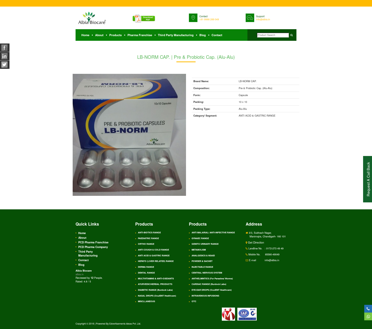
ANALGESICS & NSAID (203, 255)
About (99, 35)
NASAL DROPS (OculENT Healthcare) (157, 295)
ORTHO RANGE (146, 243)
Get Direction (255, 242)
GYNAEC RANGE (200, 238)
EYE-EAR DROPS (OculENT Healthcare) (212, 289)
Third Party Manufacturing (176, 35)
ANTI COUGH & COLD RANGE (153, 249)
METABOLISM (199, 249)
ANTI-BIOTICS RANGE (149, 232)
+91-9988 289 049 (209, 19)
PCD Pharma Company (93, 247)
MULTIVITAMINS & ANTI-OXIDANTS (156, 278)
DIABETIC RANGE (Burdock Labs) (155, 289)
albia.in (80, 274)
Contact (217, 35)
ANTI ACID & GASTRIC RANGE (154, 255)
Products (115, 35)
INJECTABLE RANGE (202, 266)
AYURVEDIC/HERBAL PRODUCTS (155, 284)
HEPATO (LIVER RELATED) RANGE (156, 261)
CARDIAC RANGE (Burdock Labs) (209, 284)
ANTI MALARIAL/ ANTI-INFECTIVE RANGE (213, 232)
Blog (202, 35)
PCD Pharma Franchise (93, 242)
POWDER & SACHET (202, 261)
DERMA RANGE (146, 266)
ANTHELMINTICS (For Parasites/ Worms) (212, 278)
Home (85, 35)
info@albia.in (263, 19)
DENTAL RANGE (146, 272)
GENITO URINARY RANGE (205, 243)
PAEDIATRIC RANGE (148, 238)
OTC (194, 301)
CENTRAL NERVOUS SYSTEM (207, 272)
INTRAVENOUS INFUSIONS (205, 295)
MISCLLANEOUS (146, 301)
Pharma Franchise (139, 35)
